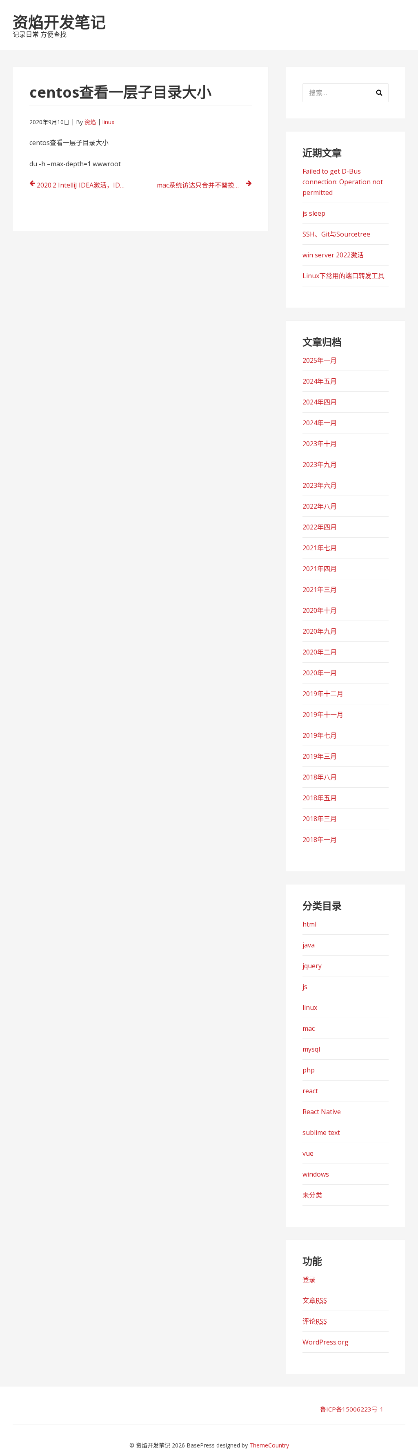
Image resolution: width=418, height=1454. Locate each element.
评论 (314, 1321)
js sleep (313, 213)
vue (308, 1153)
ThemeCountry (269, 1445)
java (308, 944)
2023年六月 (319, 485)
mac (308, 1028)
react (310, 1090)
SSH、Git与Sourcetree (336, 234)
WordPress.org (325, 1342)
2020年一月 (319, 672)
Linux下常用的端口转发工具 (343, 275)
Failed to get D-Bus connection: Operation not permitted (342, 182)
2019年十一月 (322, 714)
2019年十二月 (322, 693)
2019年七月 (319, 735)
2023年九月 (319, 464)
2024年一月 (319, 422)
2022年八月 (319, 506)
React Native (321, 1111)
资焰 (90, 122)
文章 (314, 1300)
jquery (312, 965)
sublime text (321, 1132)
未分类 (312, 1194)
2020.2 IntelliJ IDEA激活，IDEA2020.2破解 (84, 185)
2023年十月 (319, 443)
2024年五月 (319, 381)
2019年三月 (319, 756)
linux (108, 122)
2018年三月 (319, 818)
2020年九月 (319, 631)
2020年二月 (319, 652)
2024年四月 (319, 402)
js (304, 986)
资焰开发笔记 (59, 21)
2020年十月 (319, 610)
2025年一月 (319, 360)
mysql (311, 1049)
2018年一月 (319, 839)
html (309, 924)
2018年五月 (319, 797)
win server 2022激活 (333, 254)
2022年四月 (319, 527)
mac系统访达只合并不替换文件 (202, 185)
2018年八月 (319, 777)
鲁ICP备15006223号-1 (352, 1409)
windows (315, 1174)
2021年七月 (319, 547)
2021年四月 (319, 568)
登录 (309, 1279)
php (308, 1069)
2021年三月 (319, 589)
